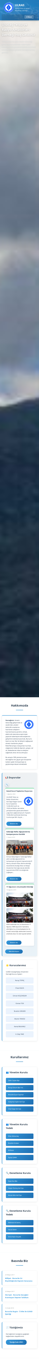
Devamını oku (14, 823)
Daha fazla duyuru (14, 951)
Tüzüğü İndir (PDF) (16, 1342)
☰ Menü (29, 17)
